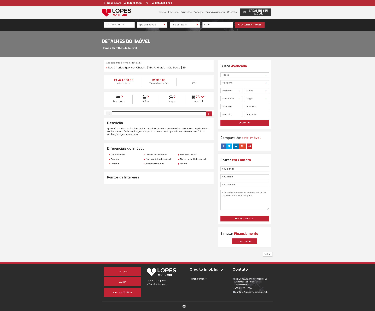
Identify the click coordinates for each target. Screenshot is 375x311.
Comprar (122, 271)
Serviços (198, 12)
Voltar (268, 254)
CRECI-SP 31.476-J (122, 292)
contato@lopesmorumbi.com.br (251, 292)
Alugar (122, 281)
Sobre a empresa (157, 280)
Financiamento (199, 278)
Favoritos (186, 12)
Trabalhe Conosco (157, 284)
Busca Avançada (215, 12)
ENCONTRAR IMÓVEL (250, 24)
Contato (232, 12)
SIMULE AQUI (244, 241)
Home (162, 12)
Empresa (173, 12)
